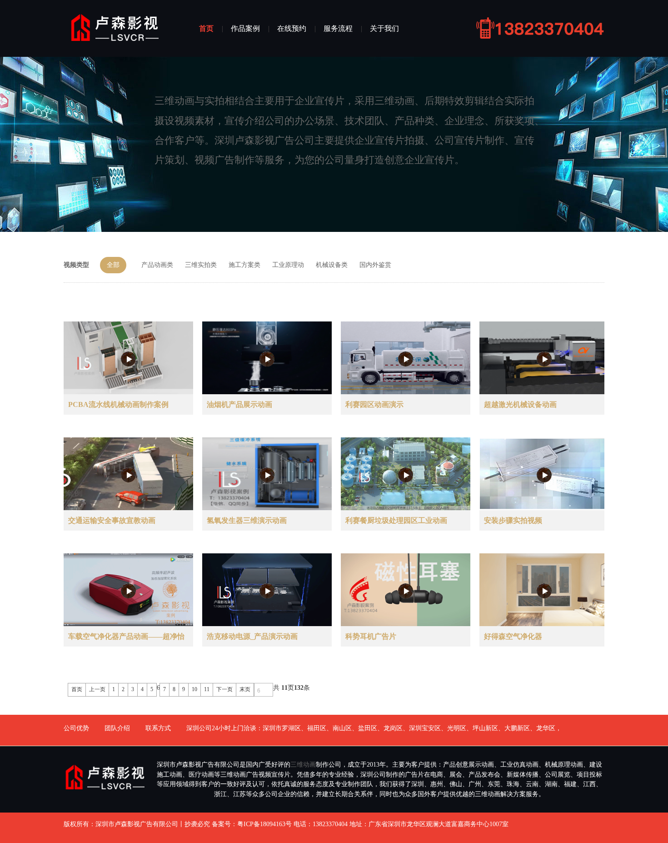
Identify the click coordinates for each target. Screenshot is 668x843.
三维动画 (303, 764)
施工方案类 (244, 264)
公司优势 (76, 728)
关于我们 (384, 28)
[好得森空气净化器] (544, 591)
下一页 (224, 689)
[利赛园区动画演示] (406, 359)
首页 (206, 28)
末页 (244, 689)
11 (206, 689)
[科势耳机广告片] (406, 591)
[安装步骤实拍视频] (544, 475)
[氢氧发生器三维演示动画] (267, 475)
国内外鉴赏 (375, 264)
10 (194, 689)
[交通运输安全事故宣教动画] (128, 475)
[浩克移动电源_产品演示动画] (267, 591)
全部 (113, 264)
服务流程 (338, 28)
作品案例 (245, 28)
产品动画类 (157, 264)
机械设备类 (332, 264)
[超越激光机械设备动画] (544, 359)
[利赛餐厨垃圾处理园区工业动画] (406, 475)
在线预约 (291, 28)
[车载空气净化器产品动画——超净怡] (128, 591)
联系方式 (158, 728)
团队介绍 (117, 728)
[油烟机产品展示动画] (267, 359)
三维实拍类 (201, 264)
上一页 (97, 689)
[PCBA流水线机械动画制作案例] (128, 359)
